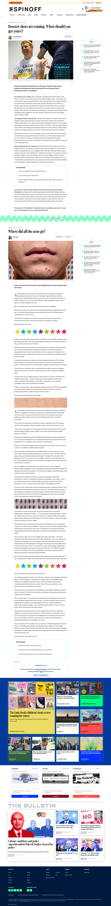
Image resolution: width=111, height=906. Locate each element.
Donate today (93, 10)
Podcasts (59, 15)
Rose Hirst (15, 237)
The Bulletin (12, 22)
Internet (10, 877)
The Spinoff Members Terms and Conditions (28, 894)
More (51, 14)
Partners (10, 879)
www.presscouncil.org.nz (25, 900)
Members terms (68, 874)
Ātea (29, 15)
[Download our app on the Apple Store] (28, 891)
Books (36, 15)
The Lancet (55, 125)
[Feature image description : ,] (92, 844)
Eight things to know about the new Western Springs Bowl (35, 654)
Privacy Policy (11, 894)
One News (25, 192)
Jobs (57, 874)
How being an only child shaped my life (29, 645)
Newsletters (69, 15)
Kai (9, 874)
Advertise (58, 872)
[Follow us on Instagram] (18, 891)
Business (29, 882)
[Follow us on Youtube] (15, 891)
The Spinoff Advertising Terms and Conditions (53, 894)
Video (9, 872)
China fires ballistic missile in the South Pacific (32, 171)
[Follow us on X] (12, 891)
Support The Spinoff (15, 2)
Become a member (81, 15)
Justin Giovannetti (17, 36)
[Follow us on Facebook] (9, 891)
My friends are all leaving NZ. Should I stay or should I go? (35, 650)
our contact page (69, 899)
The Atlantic (50, 155)
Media (28, 879)
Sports (28, 877)
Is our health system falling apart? (28, 175)
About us (48, 874)
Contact (48, 872)
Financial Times (23, 142)
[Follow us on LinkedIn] (20, 891)
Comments (68, 236)
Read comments (41, 675)
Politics (12, 15)
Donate (66, 872)
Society (10, 227)
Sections (43, 14)
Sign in (99, 2)
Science (10, 882)
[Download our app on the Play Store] (31, 891)
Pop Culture (21, 15)
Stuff (48, 99)
